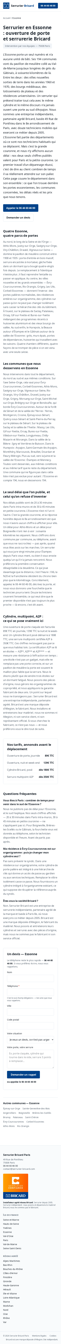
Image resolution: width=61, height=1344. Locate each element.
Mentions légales (39, 1336)
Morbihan (8, 1305)
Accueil (6, 17)
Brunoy (6, 1117)
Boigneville (24, 1112)
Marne (6, 1301)
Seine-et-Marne (11, 1219)
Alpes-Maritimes (11, 1260)
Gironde (7, 1281)
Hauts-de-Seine (11, 1223)
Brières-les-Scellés (41, 1112)
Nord (5, 1309)
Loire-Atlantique (11, 1297)
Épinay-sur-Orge (11, 1108)
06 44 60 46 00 (48, 5)
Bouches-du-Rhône (13, 1269)
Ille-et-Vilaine (10, 1293)
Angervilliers (9, 1112)
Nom (9, 972)
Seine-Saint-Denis (12, 1248)
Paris (5, 1240)
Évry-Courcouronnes (13, 1121)
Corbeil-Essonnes (35, 1121)
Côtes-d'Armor (10, 1273)
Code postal (13, 1019)
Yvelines (7, 1227)
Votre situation (14, 1033)
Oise (5, 1313)
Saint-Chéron (32, 1117)
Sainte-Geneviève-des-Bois (36, 1108)
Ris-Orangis (23, 1126)
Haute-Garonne (11, 1285)
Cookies (53, 1336)
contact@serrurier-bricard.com (19, 1168)
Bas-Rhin (7, 1264)
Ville (9, 1005)
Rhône (6, 1318)
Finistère (7, 1277)
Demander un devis (18, 217)
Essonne (7, 1232)
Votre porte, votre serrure (20, 1047)
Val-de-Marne (10, 1244)
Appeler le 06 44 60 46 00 (20, 208)
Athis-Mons (9, 1126)
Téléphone (13, 986)
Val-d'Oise (8, 1236)
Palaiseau (18, 1117)
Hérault (7, 1289)
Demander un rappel (23, 1074)
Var (4, 1322)
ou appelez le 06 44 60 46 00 (21, 1081)
